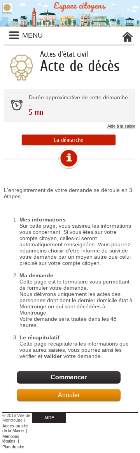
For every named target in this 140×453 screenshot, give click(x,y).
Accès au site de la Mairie (15, 428)
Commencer (69, 377)
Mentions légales (10, 438)
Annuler (69, 395)
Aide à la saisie (121, 126)
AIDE (49, 417)
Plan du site (13, 446)
